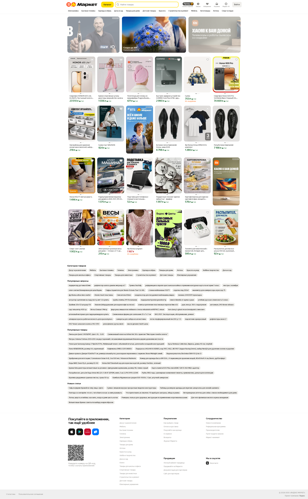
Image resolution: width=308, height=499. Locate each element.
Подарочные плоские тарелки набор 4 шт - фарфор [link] (168, 198)
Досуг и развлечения (128, 423)
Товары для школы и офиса (130, 466)
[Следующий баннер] (232, 35)
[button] (223, 463)
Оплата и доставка (171, 427)
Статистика (10, 494)
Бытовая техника (126, 430)
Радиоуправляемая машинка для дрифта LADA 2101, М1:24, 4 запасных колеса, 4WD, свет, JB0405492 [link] (110, 198)
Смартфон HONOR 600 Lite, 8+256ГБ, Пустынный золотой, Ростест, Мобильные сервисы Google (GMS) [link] (82, 97)
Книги (122, 463)
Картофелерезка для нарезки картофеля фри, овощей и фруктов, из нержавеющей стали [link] (196, 198)
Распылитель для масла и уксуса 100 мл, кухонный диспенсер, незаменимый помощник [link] (224, 250)
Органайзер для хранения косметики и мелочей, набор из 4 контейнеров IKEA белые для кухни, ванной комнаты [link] (81, 146)
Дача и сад (124, 459)
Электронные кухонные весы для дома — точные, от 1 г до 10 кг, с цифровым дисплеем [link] (110, 250)
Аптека (122, 448)
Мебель (123, 427)
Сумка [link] (187, 96)
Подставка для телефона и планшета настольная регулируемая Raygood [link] (137, 198)
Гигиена (123, 434)
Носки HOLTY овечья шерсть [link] (81, 197)
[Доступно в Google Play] (79, 435)
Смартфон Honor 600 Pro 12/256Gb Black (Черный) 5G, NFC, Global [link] (225, 97)
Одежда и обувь (126, 441)
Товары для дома (126, 445)
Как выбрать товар (171, 423)
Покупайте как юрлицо (173, 430)
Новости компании (213, 423)
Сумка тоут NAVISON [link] (106, 145)
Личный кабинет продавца (174, 463)
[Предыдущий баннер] (76, 35)
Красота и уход (125, 452)
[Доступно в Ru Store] (95, 435)
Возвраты (167, 437)
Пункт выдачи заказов (215, 434)
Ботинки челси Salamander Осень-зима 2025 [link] (166, 146)
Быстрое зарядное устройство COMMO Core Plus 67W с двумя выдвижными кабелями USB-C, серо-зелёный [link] (168, 97)
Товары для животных (128, 473)
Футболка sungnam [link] (134, 249)
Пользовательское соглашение (31, 494)
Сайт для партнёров (171, 474)
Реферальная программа (215, 427)
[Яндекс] (302, 496)
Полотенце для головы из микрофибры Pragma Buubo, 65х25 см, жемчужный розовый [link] (138, 97)
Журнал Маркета (170, 441)
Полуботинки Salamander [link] (224, 145)
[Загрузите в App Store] (71, 435)
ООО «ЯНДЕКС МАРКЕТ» (295, 493)
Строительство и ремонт (129, 477)
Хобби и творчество (127, 455)
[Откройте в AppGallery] (87, 435)
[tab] (73, 11)
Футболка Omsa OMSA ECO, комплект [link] (196, 146)
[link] (77, 270)
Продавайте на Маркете (173, 466)
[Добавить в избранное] (92, 59)
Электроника (125, 437)
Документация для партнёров (175, 470)
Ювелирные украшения (129, 484)
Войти (237, 4)
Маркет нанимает (213, 437)
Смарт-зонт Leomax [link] (77, 249)
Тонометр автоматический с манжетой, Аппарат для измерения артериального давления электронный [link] (196, 250)
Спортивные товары (128, 470)
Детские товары (126, 481)
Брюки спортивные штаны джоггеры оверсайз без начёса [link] (110, 97)
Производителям (213, 430)
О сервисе (168, 434)
